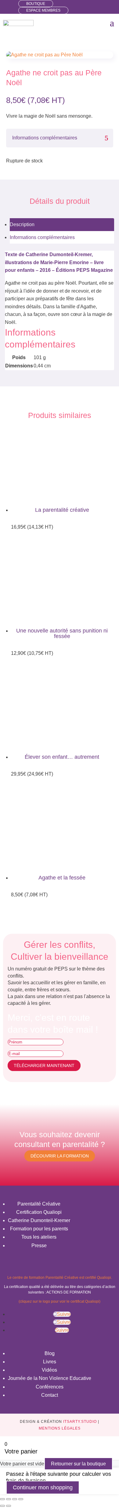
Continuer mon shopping (43, 1487)
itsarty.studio (80, 1421)
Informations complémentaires (42, 237)
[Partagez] (14, 1499)
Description (22, 224)
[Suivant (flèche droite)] (8, 1506)
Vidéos (49, 1370)
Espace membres (43, 10)
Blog (50, 1353)
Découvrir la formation (60, 1155)
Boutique (35, 4)
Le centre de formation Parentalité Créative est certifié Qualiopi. (59, 1277)
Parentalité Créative (38, 1203)
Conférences (49, 1386)
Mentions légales (60, 1428)
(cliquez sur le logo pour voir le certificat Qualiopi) (59, 1301)
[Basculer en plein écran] (8, 1499)
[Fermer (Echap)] (20, 1499)
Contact (49, 1395)
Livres (49, 1361)
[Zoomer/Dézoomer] (2, 1499)
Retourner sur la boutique (78, 1463)
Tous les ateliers (38, 1237)
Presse (39, 1245)
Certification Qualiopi (39, 1212)
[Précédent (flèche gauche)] (2, 1506)
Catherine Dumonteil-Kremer (39, 1220)
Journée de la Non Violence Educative (49, 1378)
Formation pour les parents (39, 1228)
